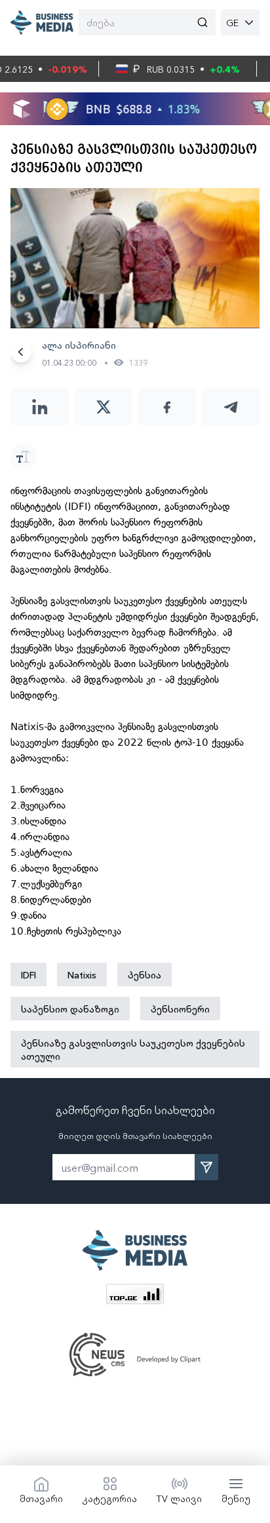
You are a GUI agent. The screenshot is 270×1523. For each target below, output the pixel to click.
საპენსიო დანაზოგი (70, 1008)
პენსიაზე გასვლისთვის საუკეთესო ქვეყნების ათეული (133, 1049)
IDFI (28, 974)
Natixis (82, 974)
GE (232, 22)
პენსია (144, 974)
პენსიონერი (180, 1008)
